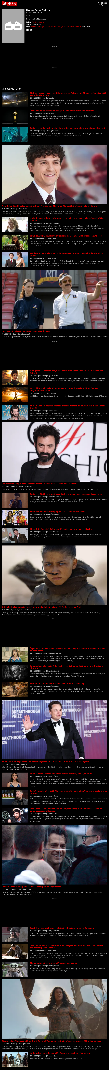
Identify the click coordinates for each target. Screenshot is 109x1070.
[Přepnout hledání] (98, 3)
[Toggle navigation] (105, 3)
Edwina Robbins (75, 27)
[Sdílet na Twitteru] (31, 30)
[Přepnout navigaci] (102, 3)
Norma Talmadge (37, 27)
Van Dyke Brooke (38, 22)
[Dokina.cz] (9, 3)
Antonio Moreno (50, 27)
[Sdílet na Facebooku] (27, 30)
